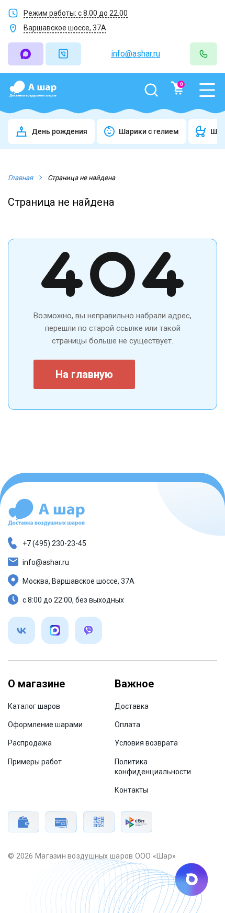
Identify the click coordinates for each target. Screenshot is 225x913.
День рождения (59, 131)
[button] (207, 90)
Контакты (131, 790)
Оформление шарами (45, 724)
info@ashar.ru (135, 54)
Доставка (132, 706)
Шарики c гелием (149, 131)
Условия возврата (146, 743)
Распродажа (30, 743)
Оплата (127, 724)
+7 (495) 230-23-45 (54, 543)
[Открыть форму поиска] (151, 90)
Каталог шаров (34, 706)
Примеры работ (35, 762)
